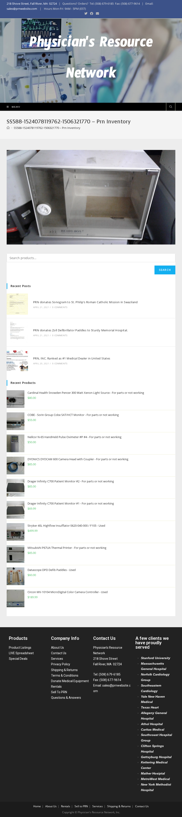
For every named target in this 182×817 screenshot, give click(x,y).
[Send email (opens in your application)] (97, 14)
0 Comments (59, 307)
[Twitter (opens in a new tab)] (86, 14)
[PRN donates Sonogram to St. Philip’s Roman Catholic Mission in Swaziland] (17, 304)
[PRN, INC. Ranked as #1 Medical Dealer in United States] (17, 360)
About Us (57, 647)
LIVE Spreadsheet (21, 653)
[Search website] (171, 107)
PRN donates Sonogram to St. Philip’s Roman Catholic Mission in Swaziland (85, 302)
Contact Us (58, 653)
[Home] (8, 128)
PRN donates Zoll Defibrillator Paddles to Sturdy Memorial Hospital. (80, 330)
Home (37, 806)
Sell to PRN (81, 806)
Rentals (56, 686)
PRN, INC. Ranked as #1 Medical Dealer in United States (71, 358)
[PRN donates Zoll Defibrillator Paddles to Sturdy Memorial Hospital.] (17, 332)
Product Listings (20, 647)
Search (165, 270)
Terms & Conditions (64, 675)
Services (57, 658)
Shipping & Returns (64, 670)
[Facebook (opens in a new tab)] (92, 14)
